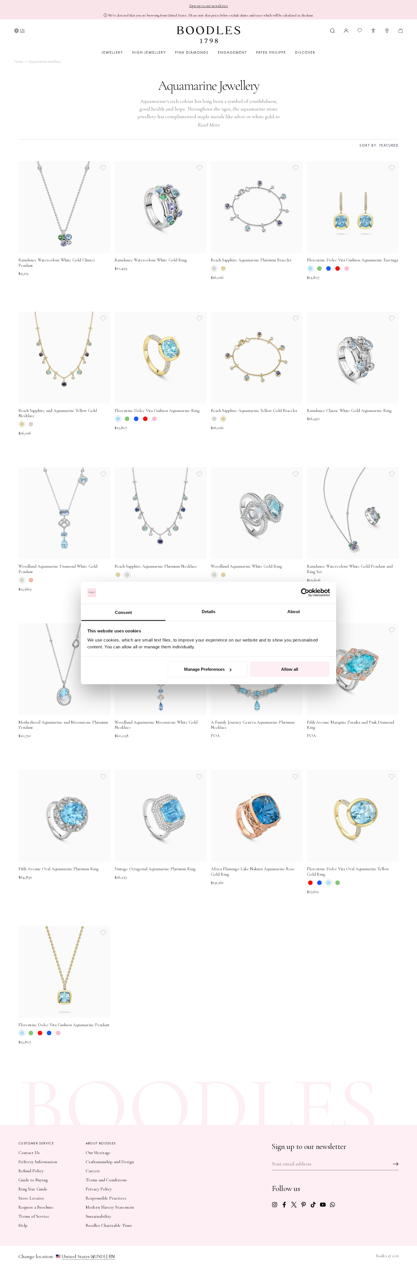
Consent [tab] (123, 612)
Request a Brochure (36, 1207)
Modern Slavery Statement (110, 1207)
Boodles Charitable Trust (109, 1225)
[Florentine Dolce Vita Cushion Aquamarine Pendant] (64, 972)
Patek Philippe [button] (271, 52)
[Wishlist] (359, 30)
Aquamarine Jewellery (45, 61)
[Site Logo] (208, 34)
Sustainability (98, 1216)
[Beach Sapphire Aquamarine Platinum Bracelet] (256, 207)
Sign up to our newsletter (208, 5)
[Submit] (395, 1164)
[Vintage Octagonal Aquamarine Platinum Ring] (160, 816)
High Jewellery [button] (149, 52)
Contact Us (29, 1152)
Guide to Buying (33, 1180)
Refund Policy (31, 1171)
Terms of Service (33, 1216)
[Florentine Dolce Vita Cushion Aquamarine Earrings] (353, 207)
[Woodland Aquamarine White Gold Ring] (256, 513)
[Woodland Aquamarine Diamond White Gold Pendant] (64, 513)
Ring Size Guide (32, 1189)
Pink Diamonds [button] (192, 52)
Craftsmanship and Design (110, 1162)
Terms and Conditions (106, 1180)
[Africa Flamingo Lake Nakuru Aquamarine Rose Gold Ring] (256, 816)
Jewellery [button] (112, 52)
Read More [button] (208, 125)
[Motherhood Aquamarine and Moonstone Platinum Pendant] (64, 669)
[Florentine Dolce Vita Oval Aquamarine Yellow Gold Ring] (353, 816)
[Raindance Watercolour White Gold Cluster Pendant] (64, 207)
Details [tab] (209, 611)
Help (23, 1225)
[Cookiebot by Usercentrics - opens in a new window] (305, 592)
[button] (332, 30)
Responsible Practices (106, 1198)
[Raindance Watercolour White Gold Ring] (160, 207)
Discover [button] (305, 52)
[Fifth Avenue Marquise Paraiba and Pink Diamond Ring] (353, 669)
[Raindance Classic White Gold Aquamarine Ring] (353, 357)
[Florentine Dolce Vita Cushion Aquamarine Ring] (160, 357)
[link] (274, 1204)
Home (18, 61)
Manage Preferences (204, 669)
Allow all (289, 669)
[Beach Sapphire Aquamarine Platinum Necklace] (160, 513)
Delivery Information (37, 1162)
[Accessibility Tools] (373, 30)
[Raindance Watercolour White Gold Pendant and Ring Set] (353, 513)
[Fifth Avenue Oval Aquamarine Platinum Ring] (64, 816)
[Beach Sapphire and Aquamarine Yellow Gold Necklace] (64, 357)
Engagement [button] (232, 52)
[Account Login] (346, 30)
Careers (93, 1171)
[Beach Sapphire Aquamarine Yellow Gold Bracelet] (256, 357)
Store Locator (31, 1198)
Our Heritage (98, 1152)
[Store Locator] (387, 30)
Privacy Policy (99, 1189)
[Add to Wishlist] (103, 168)
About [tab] (293, 611)
